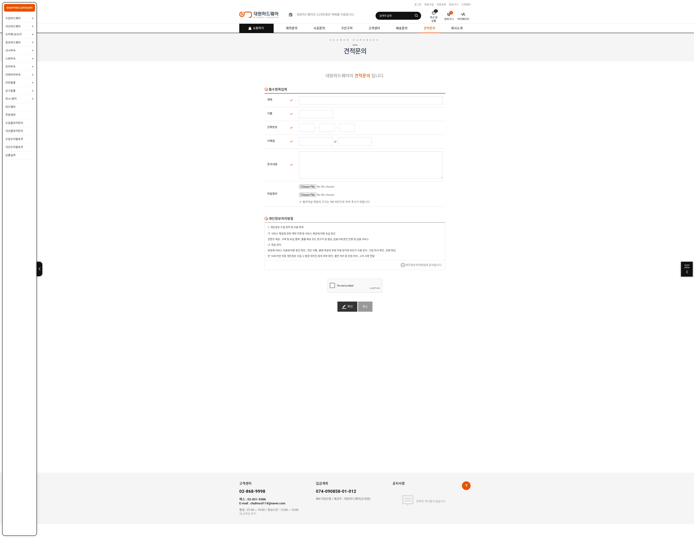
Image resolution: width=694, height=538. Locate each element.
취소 (365, 306)
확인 (350, 306)
